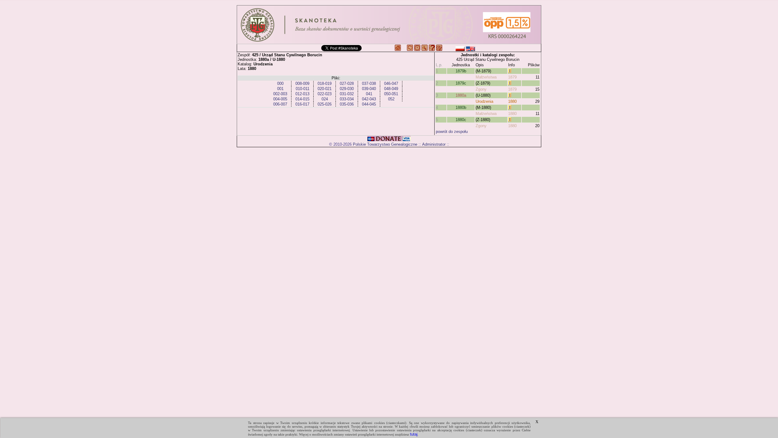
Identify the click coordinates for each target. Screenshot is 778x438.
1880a (461, 95)
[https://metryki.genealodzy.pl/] (389, 24)
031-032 (347, 94)
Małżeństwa (486, 77)
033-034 (347, 99)
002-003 (280, 94)
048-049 (391, 88)
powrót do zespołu (452, 131)
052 (391, 99)
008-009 (302, 83)
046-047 (391, 83)
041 (369, 94)
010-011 (302, 88)
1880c (461, 119)
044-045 (369, 104)
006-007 (280, 104)
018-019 (325, 83)
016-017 (302, 104)
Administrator (434, 144)
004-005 (280, 99)
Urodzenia (484, 101)
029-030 (347, 88)
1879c (461, 83)
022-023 (325, 94)
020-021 (325, 88)
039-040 (369, 88)
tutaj (414, 434)
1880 (512, 101)
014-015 (302, 99)
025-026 (325, 104)
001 (280, 88)
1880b (461, 107)
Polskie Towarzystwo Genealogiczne (385, 144)
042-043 (369, 99)
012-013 (302, 94)
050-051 (391, 94)
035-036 (347, 104)
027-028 (347, 83)
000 (280, 83)
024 (325, 99)
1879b (461, 71)
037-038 (369, 83)
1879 (512, 77)
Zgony (481, 89)
